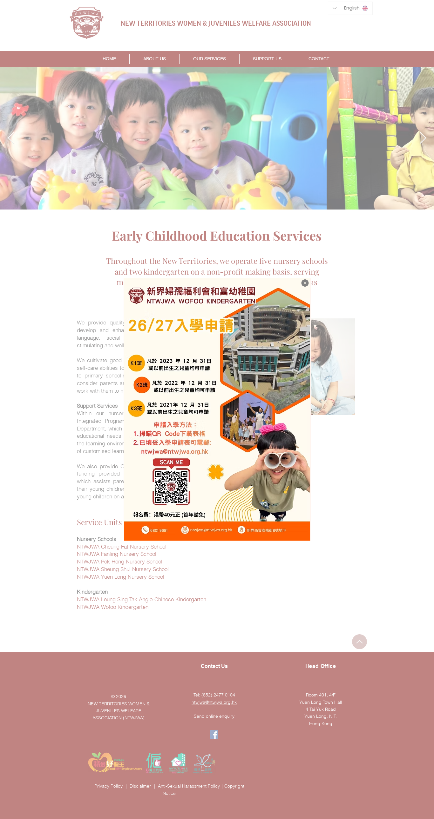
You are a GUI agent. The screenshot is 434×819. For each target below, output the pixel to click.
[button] (305, 283)
